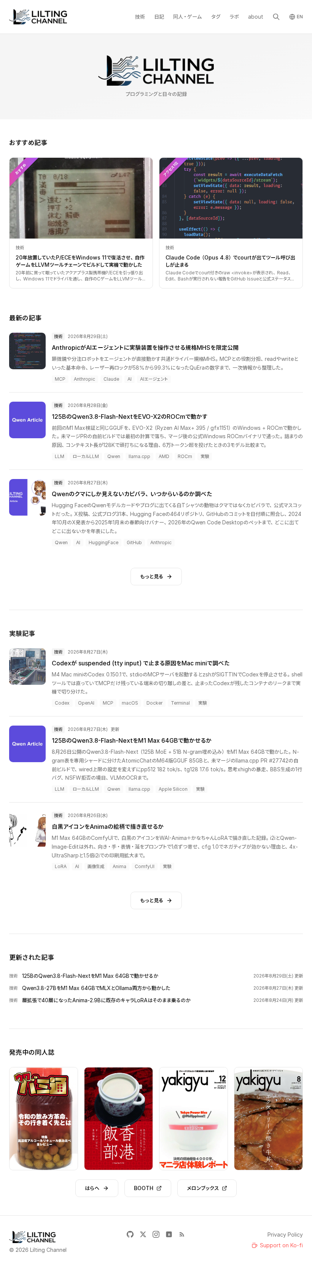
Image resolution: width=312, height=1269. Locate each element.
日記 (159, 16)
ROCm (185, 456)
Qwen (113, 456)
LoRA (61, 866)
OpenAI (86, 703)
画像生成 (96, 866)
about (255, 16)
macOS (130, 703)
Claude (111, 379)
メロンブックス (203, 1188)
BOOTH (143, 1188)
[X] (143, 1234)
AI (129, 379)
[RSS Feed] (181, 1234)
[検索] (276, 17)
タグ (215, 16)
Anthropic (84, 379)
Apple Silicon (173, 789)
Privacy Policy (285, 1234)
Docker (154, 703)
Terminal (180, 703)
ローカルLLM (86, 456)
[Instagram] (156, 1234)
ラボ (234, 16)
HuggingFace (103, 542)
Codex (62, 703)
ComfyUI (144, 866)
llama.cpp (139, 456)
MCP (60, 379)
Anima (119, 866)
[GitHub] (130, 1234)
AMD (164, 456)
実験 (205, 456)
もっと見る (151, 576)
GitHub (134, 542)
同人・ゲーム (187, 16)
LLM (59, 456)
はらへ (92, 1188)
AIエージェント (154, 379)
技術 (140, 16)
